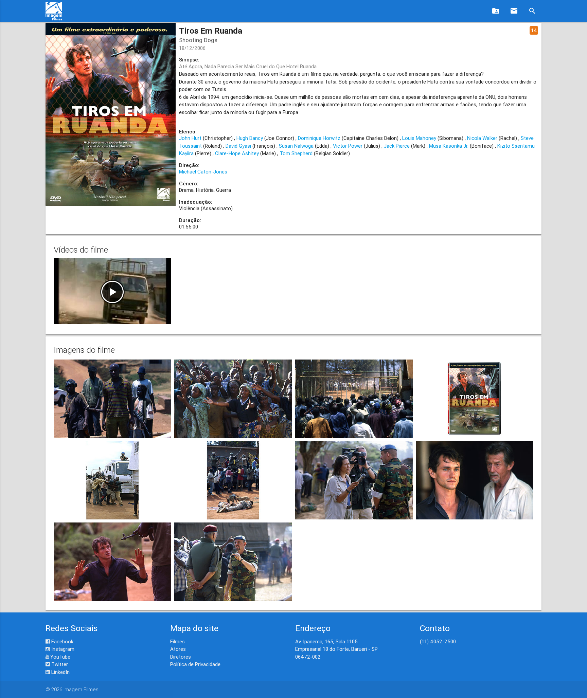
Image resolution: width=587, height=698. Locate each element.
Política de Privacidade (195, 664)
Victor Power (347, 146)
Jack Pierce (397, 146)
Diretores (180, 657)
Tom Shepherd (296, 153)
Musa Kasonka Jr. (448, 146)
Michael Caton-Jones (203, 171)
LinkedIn (60, 672)
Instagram (62, 649)
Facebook (61, 641)
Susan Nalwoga (296, 146)
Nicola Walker (482, 138)
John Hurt (190, 138)
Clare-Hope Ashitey (237, 153)
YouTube (59, 657)
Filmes (177, 641)
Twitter (59, 664)
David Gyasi (238, 146)
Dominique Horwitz (319, 138)
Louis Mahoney (419, 138)
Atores (178, 649)
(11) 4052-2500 (438, 641)
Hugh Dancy (249, 138)
